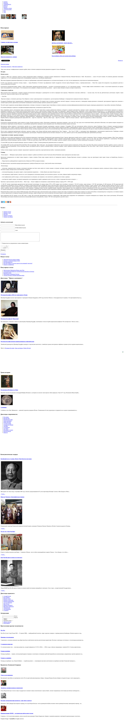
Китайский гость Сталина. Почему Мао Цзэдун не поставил (16, 458)
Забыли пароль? (7, 622)
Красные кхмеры (5, 64)
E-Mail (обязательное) (20, 227)
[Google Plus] (10, 202)
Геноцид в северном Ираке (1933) (11, 260)
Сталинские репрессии (6, 644)
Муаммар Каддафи (9, 348)
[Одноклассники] (6, 202)
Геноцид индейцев (8, 216)
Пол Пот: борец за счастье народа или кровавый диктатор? (17, 263)
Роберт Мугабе (27, 348)
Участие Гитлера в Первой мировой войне (13, 275)
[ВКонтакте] (2, 202)
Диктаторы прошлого (6, 66)
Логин (15, 616)
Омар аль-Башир (19, 348)
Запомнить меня (7, 620)
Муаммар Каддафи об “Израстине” (10, 318)
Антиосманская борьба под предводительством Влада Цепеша (18, 271)
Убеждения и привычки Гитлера (11, 274)
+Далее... (3, 494)
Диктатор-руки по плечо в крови (11, 259)
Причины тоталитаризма (7, 637)
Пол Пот (6, 214)
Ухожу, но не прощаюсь (7, 675)
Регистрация (6, 623)
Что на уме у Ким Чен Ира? (8, 531)
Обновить (3, 250)
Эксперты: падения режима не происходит (12, 688)
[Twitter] (4, 202)
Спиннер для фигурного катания (9, 42)
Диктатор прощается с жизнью (9, 56)
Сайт (16, 230)
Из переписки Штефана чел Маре (9, 390)
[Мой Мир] (8, 202)
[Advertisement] (34, 22)
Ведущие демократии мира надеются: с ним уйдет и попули (16, 700)
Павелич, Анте (7, 213)
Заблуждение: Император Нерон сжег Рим (13, 270)
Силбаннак (4, 407)
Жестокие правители (17, 66)
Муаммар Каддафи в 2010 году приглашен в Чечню (14, 295)
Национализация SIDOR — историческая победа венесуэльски (17, 713)
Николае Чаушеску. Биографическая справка (12, 497)
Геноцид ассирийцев (6, 658)
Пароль (16, 617)
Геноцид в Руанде (8, 215)
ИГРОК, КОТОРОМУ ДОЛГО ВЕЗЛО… (62, 43)
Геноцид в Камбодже (8, 264)
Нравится (120, 60)
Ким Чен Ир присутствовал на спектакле (11, 557)
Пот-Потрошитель (7, 262)
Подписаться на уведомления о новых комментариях (15, 243)
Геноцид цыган (7, 211)
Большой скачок (7, 272)
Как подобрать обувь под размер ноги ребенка (64, 56)
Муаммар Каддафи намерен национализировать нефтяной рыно (17, 341)
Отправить (3, 254)
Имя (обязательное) (20, 225)
